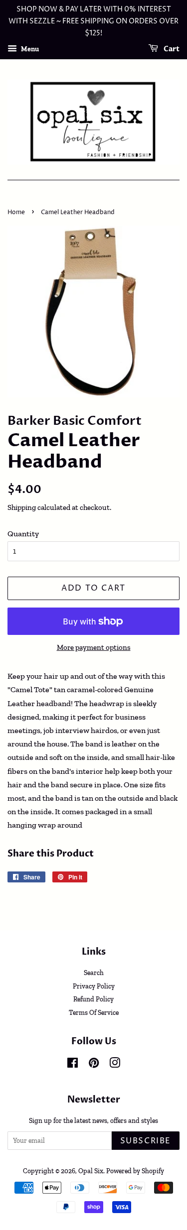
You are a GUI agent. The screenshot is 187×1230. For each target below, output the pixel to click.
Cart (171, 49)
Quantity (23, 533)
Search (94, 973)
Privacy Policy (94, 986)
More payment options (94, 647)
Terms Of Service (94, 1012)
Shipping (21, 507)
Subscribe (145, 1140)
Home (16, 212)
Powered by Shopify (135, 1171)
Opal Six (90, 1171)
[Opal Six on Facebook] (72, 1065)
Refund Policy (93, 999)
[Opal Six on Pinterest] (93, 1065)
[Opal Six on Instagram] (114, 1065)
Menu (29, 49)
